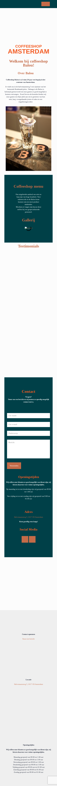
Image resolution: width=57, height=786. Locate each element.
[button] (11, 228)
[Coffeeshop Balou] (29, 4)
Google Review (28, 297)
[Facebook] (25, 539)
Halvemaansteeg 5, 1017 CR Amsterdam (28, 517)
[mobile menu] (53, 4)
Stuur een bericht (28, 639)
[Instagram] (32, 539)
